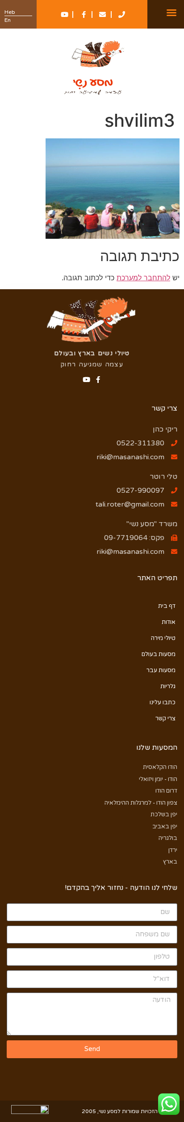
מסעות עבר (161, 670)
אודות (169, 622)
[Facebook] (98, 379)
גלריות (168, 686)
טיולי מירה (163, 638)
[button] (171, 12)
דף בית (167, 606)
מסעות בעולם (159, 654)
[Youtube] (86, 379)
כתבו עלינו (163, 702)
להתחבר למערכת (143, 277)
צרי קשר (165, 718)
